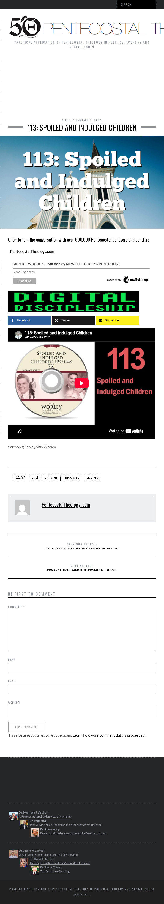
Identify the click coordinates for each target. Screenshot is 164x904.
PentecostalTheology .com (66, 504)
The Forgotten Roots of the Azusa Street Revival (59, 863)
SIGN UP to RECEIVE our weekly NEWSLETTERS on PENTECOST (66, 264)
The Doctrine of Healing (55, 871)
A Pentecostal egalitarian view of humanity (45, 816)
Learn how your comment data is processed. (109, 735)
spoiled (92, 477)
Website (14, 702)
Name (12, 659)
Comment (16, 606)
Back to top (81, 894)
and (35, 477)
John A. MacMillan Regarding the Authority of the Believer (65, 825)
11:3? (20, 477)
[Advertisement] (82, 86)
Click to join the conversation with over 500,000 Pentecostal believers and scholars (79, 239)
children (51, 477)
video (66, 120)
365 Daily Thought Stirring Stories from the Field (82, 546)
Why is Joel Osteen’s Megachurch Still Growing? (48, 854)
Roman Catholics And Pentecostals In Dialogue (82, 567)
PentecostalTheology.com (32, 251)
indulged (72, 477)
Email (12, 681)
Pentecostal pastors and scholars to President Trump (73, 833)
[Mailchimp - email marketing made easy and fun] (127, 283)
